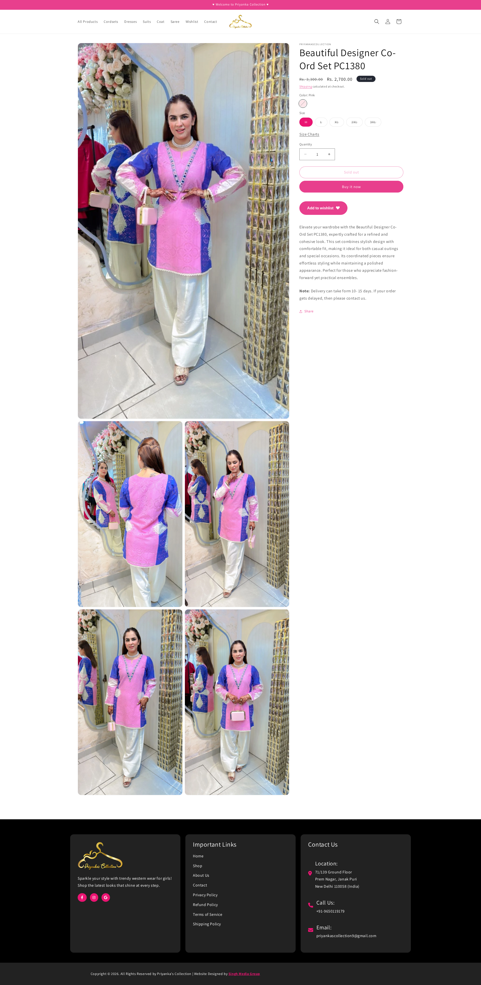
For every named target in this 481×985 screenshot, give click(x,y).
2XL (357, 123)
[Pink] (302, 103)
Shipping (305, 86)
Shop (197, 865)
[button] (376, 21)
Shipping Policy (207, 924)
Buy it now (351, 186)
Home (198, 856)
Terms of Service (207, 914)
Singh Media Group (244, 973)
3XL (375, 123)
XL (339, 123)
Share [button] (309, 311)
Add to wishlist (320, 208)
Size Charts (309, 134)
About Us (201, 875)
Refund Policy (205, 904)
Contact (200, 885)
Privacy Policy (205, 895)
